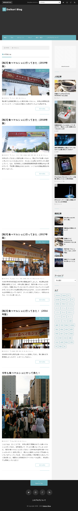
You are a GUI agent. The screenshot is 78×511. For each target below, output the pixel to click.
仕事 (70, 321)
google (13, 278)
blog (13, 441)
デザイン (70, 312)
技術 (66, 329)
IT (68, 299)
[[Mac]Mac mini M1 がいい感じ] (59, 221)
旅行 (61, 333)
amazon (58, 295)
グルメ (30, 37)
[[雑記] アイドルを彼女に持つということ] (59, 262)
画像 (70, 338)
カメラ (57, 308)
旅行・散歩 (39, 37)
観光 (66, 342)
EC (69, 295)
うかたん (70, 304)
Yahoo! (64, 304)
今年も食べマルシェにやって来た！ (21, 372)
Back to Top (39, 483)
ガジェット (20, 37)
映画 (71, 333)
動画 (66, 325)
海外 (60, 338)
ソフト (57, 312)
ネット (70, 316)
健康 (57, 325)
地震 (29, 155)
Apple (64, 295)
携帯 (71, 329)
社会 (57, 342)
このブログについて (52, 37)
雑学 (57, 131)
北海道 (25, 155)
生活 (65, 338)
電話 (60, 346)
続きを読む (42, 108)
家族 (61, 329)
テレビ (63, 312)
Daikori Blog (47, 506)
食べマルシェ (22, 98)
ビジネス (58, 321)
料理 (32, 155)
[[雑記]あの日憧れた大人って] (59, 231)
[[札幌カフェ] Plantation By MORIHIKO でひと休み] (59, 242)
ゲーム (63, 308)
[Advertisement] (54, 20)
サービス (70, 308)
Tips (12, 37)
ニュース (58, 316)
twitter (57, 304)
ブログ (17, 155)
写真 (21, 155)
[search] (59, 2)
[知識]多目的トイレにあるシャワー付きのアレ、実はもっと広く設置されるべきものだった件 (65, 127)
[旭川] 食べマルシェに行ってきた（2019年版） (70, 250)
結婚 (61, 342)
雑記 (5, 37)
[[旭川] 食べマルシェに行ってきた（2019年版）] (59, 252)
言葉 (33, 278)
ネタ (64, 316)
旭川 (17, 98)
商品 (57, 329)
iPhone (64, 299)
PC (72, 299)
